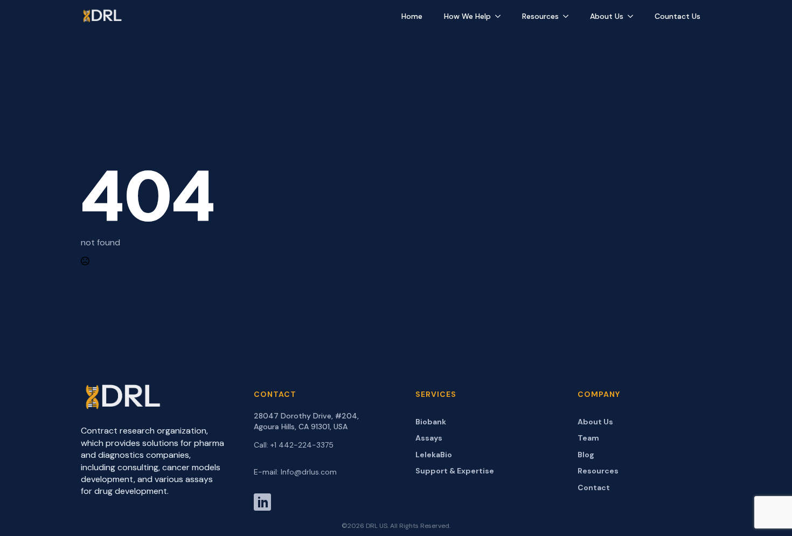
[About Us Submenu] (633, 16)
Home (411, 16)
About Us (606, 16)
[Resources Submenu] (569, 16)
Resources (540, 16)
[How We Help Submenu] (501, 16)
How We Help (467, 16)
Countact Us (677, 16)
